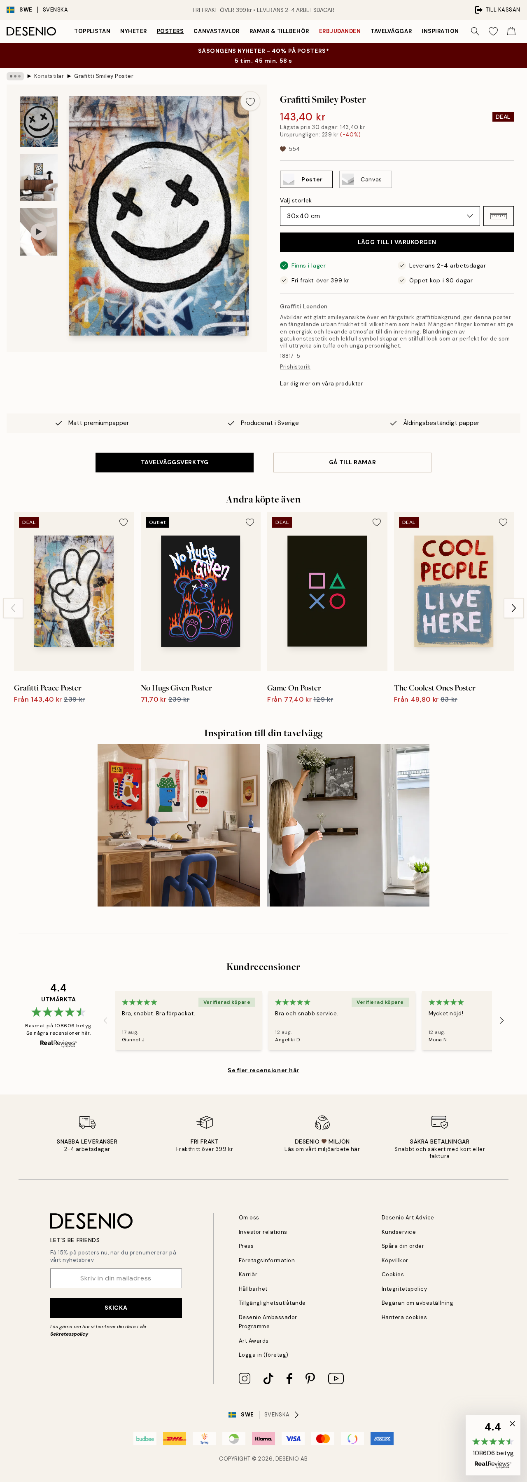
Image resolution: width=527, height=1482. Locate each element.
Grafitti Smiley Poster (103, 76)
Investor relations (263, 1231)
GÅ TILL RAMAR (352, 462)
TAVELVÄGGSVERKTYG (175, 462)
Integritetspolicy (404, 1288)
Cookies (393, 1274)
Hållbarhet (253, 1288)
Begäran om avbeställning (417, 1302)
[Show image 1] (39, 121)
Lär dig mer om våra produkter (321, 383)
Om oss (249, 1217)
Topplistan (92, 31)
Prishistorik (295, 366)
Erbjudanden (340, 31)
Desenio (287, 1458)
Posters (170, 31)
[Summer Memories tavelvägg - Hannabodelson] (348, 825)
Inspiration (440, 31)
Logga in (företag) (264, 1354)
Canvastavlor (216, 31)
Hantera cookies (404, 1317)
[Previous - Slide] (13, 608)
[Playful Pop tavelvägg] (179, 825)
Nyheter (133, 31)
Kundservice (399, 1231)
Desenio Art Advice (408, 1217)
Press (246, 1245)
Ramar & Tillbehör (279, 31)
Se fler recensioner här (263, 1070)
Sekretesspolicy (69, 1334)
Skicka (116, 1307)
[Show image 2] (39, 177)
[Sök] (475, 31)
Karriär (248, 1274)
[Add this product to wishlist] (250, 101)
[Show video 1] (39, 232)
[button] (498, 216)
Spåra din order (403, 1245)
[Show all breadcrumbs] (15, 76)
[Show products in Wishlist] (493, 31)
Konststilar (49, 76)
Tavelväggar (391, 31)
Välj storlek (296, 200)
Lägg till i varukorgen (397, 242)
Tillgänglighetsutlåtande (272, 1302)
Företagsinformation (267, 1260)
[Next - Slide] (514, 608)
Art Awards (254, 1340)
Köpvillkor (395, 1260)
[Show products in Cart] (511, 31)
